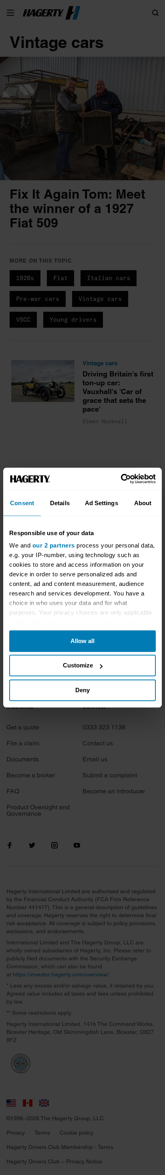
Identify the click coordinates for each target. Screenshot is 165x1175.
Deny (82, 690)
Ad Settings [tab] (101, 503)
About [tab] (143, 503)
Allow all (82, 640)
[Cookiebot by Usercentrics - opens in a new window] (121, 479)
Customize (78, 665)
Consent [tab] (22, 503)
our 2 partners (53, 545)
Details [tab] (60, 503)
